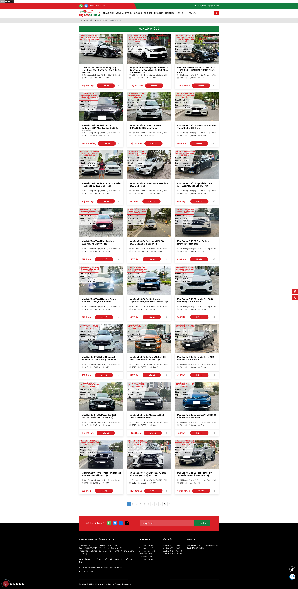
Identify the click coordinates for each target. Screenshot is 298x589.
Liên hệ (179, 13)
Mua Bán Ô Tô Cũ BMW (171, 548)
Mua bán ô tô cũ (101, 20)
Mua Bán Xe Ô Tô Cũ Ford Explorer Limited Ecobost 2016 (193, 242)
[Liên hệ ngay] (295, 298)
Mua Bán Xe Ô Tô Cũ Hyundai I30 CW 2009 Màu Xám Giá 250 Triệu (146, 242)
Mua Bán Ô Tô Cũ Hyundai (172, 545)
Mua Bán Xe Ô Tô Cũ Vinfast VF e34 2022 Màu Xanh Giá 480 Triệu (196, 416)
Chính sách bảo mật (146, 545)
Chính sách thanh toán (147, 557)
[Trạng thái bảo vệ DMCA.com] (7, 1)
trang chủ (108, 13)
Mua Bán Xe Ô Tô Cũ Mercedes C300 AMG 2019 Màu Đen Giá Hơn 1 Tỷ (99, 416)
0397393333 (100, 6)
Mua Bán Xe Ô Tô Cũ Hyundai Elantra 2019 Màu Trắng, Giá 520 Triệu (99, 300)
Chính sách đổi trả (145, 554)
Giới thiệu (169, 13)
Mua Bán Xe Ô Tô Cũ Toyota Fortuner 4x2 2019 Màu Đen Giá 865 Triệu (101, 474)
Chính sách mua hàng (147, 548)
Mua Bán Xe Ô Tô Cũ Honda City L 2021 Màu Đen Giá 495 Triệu (195, 358)
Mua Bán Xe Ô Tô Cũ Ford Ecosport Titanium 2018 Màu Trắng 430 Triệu (99, 358)
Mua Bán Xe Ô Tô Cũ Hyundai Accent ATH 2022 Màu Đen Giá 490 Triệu (194, 184)
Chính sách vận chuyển (147, 551)
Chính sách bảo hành (146, 559)
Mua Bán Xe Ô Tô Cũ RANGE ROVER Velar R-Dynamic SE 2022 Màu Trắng (101, 184)
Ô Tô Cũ (138, 13)
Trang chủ (88, 20)
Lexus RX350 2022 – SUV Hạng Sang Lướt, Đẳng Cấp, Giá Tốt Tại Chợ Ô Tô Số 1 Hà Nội (101, 70)
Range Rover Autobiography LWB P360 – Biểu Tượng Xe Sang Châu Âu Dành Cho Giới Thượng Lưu (148, 70)
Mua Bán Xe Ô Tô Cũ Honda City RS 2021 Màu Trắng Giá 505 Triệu (196, 300)
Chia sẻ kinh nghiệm (153, 13)
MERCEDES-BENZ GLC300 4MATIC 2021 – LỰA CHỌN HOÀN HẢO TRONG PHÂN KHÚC (196, 70)
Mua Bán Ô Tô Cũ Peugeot (172, 551)
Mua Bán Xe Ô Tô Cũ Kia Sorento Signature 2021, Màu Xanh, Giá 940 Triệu (148, 300)
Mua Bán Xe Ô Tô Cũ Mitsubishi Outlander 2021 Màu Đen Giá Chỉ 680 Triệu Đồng (99, 128)
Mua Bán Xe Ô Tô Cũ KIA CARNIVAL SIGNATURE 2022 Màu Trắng (146, 126)
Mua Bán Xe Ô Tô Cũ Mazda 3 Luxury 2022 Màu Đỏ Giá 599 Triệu (99, 242)
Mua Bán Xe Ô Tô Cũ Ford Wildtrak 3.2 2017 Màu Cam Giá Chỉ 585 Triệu (147, 358)
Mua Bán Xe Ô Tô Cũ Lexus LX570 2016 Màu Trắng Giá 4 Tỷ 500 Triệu (147, 474)
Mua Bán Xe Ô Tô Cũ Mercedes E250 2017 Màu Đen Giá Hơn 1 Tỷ (146, 416)
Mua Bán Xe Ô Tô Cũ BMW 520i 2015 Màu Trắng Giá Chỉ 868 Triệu (196, 126)
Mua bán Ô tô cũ (124, 13)
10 (165, 504)
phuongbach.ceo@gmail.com (208, 6)
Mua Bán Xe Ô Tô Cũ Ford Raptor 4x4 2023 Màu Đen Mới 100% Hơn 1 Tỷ (194, 474)
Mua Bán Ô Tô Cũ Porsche (172, 554)
